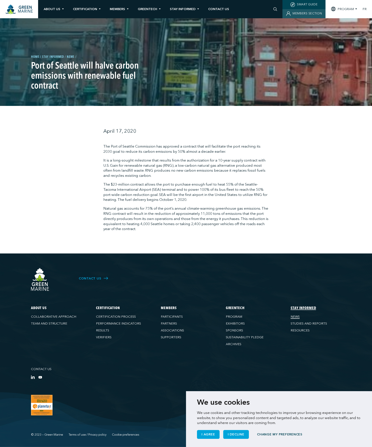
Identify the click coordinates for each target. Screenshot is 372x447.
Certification (85, 9)
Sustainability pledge (245, 337)
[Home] (19, 10)
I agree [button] (208, 434)
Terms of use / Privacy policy (88, 435)
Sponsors (234, 330)
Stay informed (182, 9)
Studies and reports (309, 323)
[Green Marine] (40, 279)
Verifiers (104, 337)
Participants (172, 316)
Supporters (171, 337)
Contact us (41, 369)
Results (102, 330)
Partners (169, 323)
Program (234, 316)
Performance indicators (118, 323)
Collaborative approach (53, 316)
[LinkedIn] (33, 377)
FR (365, 9)
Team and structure (49, 323)
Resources (300, 330)
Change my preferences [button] (279, 434)
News (295, 316)
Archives (233, 344)
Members (117, 9)
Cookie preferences (125, 435)
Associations (172, 330)
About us (52, 9)
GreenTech (147, 9)
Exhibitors (235, 323)
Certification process (116, 316)
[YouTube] (40, 377)
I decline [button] (236, 434)
